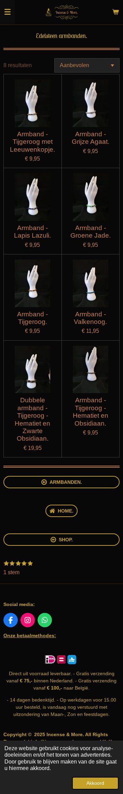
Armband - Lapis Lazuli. (32, 231)
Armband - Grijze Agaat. (90, 137)
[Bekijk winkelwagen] (115, 12)
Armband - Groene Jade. (90, 231)
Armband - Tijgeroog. (32, 318)
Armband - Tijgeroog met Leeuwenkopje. (32, 141)
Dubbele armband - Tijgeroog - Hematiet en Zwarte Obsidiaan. (32, 419)
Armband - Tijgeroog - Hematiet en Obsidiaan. (90, 411)
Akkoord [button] (95, 783)
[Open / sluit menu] (7, 12)
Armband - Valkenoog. (90, 318)
